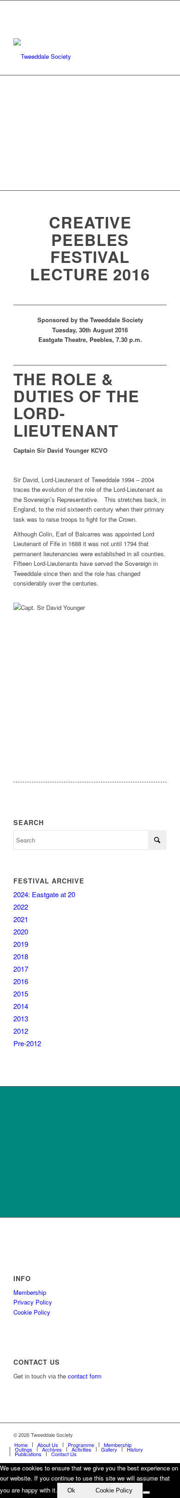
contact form (85, 1376)
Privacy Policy (32, 1302)
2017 (20, 969)
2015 (20, 993)
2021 (20, 919)
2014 (20, 1006)
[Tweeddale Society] (74, 56)
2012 (20, 1031)
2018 (20, 956)
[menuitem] (21, 1444)
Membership (29, 1292)
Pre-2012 (27, 1043)
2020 (20, 931)
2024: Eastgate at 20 (44, 894)
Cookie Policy (31, 1312)
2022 (20, 906)
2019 (20, 944)
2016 (20, 981)
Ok (71, 1490)
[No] (146, 1492)
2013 (20, 1018)
